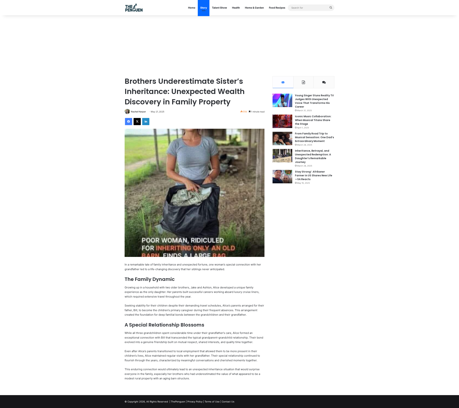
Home (191, 7)
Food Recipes (277, 7)
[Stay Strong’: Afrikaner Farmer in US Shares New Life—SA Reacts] (282, 176)
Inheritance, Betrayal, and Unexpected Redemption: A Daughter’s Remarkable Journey (313, 156)
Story (203, 7)
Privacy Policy (194, 401)
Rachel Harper (138, 111)
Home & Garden (254, 7)
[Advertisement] (229, 46)
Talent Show (219, 7)
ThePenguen (178, 401)
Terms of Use (212, 401)
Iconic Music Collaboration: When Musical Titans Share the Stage (313, 120)
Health (236, 7)
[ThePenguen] (135, 8)
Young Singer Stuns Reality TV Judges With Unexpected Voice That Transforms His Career (314, 101)
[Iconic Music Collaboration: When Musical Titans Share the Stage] (282, 121)
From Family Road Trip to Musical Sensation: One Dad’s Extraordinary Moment (314, 137)
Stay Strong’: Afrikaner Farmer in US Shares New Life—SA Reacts (313, 175)
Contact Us (228, 401)
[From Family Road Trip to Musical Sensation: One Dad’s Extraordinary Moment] (282, 138)
